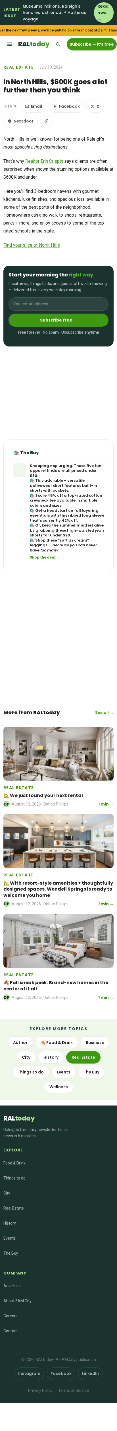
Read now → (102, 12)
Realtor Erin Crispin (44, 161)
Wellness (58, 1087)
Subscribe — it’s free (92, 44)
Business (95, 1042)
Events (63, 1072)
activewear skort (46, 485)
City (26, 1057)
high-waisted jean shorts (67, 533)
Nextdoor (24, 121)
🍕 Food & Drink (57, 1042)
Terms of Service (73, 1390)
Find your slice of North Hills (31, 245)
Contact (10, 1331)
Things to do (31, 1072)
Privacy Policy (40, 1390)
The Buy (91, 1072)
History (50, 1057)
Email (36, 106)
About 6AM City (17, 1301)
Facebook (69, 106)
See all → (104, 712)
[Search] (57, 44)
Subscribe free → (58, 320)
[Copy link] (46, 121)
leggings (38, 545)
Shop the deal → (44, 557)
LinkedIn (90, 1373)
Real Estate (18, 67)
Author (20, 1042)
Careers (10, 1316)
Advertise (12, 1286)
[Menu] (9, 44)
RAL (33, 44)
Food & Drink (14, 1163)
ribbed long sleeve (86, 515)
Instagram (29, 1373)
